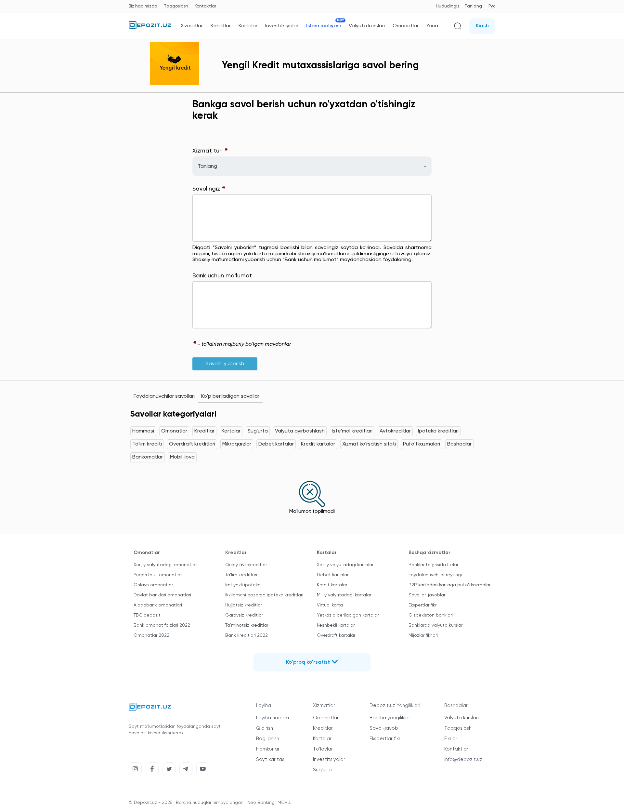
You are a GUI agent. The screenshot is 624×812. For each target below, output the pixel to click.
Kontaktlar (205, 6)
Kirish (482, 26)
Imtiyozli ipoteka (243, 585)
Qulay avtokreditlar (246, 565)
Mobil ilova (182, 457)
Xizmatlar (192, 26)
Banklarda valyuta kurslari (436, 625)
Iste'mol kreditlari (352, 431)
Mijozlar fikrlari (423, 635)
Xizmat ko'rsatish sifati (369, 444)
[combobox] (311, 166)
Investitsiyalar (281, 26)
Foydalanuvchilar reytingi (435, 575)
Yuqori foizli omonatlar (158, 575)
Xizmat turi (210, 151)
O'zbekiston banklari (431, 615)
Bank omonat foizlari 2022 (162, 625)
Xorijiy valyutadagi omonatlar (165, 565)
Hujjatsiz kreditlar (243, 605)
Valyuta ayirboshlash (300, 431)
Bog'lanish (267, 738)
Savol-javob (384, 728)
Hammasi (143, 431)
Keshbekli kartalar (336, 625)
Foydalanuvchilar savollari (164, 396)
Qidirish (264, 728)
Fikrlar (450, 738)
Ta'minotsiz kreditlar (246, 625)
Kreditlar (221, 26)
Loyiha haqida (272, 717)
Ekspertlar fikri (423, 605)
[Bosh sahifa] (150, 27)
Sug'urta (258, 431)
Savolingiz (209, 189)
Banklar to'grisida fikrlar (433, 565)
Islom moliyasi (323, 26)
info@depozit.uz (463, 759)
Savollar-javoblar (427, 595)
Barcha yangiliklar (390, 717)
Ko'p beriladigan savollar (230, 396)
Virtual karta (330, 605)
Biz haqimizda (143, 6)
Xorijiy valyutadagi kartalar (345, 565)
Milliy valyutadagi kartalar (344, 595)
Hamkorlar (268, 749)
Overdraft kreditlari (192, 444)
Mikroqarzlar (236, 444)
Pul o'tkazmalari (421, 444)
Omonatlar (406, 26)
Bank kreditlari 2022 (246, 635)
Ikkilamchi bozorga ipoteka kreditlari (264, 595)
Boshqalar (459, 444)
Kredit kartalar (318, 444)
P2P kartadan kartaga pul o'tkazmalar (449, 585)
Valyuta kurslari (367, 26)
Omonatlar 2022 (151, 635)
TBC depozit (147, 615)
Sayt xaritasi (270, 759)
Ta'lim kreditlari (241, 575)
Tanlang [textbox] (207, 166)
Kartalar (248, 26)
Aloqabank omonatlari (158, 605)
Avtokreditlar (395, 431)
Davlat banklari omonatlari (162, 595)
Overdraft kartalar (336, 635)
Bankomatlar (147, 457)
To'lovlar (323, 749)
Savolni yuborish (225, 363)
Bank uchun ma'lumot (222, 276)
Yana (432, 26)
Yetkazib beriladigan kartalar (348, 615)
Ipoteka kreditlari (438, 431)
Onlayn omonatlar (153, 585)
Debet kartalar (276, 444)
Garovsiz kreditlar (244, 615)
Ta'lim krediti (147, 444)
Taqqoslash (176, 6)
